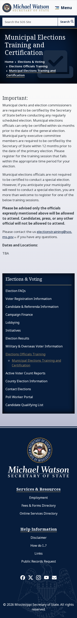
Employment (38, 497)
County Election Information (26, 381)
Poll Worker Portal (19, 397)
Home (9, 62)
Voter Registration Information (29, 299)
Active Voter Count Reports (25, 373)
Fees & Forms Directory (39, 505)
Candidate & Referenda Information (32, 306)
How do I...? (38, 545)
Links (39, 553)
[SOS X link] (30, 577)
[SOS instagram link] (38, 577)
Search (65, 22)
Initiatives (13, 330)
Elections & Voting (31, 62)
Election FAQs (16, 291)
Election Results (17, 338)
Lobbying (12, 322)
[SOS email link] (54, 577)
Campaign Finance (19, 314)
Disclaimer (39, 537)
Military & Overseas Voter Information (34, 346)
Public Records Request (38, 561)
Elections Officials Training (28, 66)
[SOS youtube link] (46, 577)
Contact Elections (18, 389)
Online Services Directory (38, 513)
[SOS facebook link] (22, 577)
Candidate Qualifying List (24, 405)
